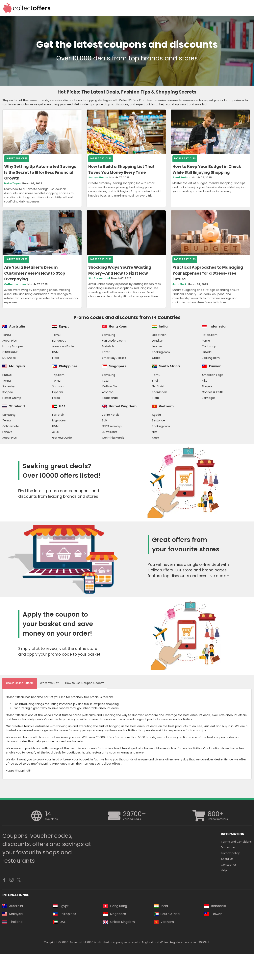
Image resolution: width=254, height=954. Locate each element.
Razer (106, 352)
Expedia (57, 392)
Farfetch (108, 346)
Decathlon (159, 335)
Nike (204, 381)
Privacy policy (230, 853)
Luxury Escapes (12, 346)
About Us (227, 859)
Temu (6, 335)
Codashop (209, 346)
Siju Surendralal (99, 278)
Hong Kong (118, 326)
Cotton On (109, 386)
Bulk (104, 420)
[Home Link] (26, 8)
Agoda (156, 415)
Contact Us (229, 865)
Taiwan (215, 366)
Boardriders (159, 392)
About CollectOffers (20, 683)
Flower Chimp (11, 398)
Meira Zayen (12, 183)
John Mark (179, 284)
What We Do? (49, 683)
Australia (17, 326)
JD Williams (109, 432)
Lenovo (157, 346)
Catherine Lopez (15, 284)
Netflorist (158, 386)
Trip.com (58, 375)
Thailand (17, 406)
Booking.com (161, 352)
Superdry (8, 386)
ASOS (56, 432)
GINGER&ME (10, 352)
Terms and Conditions (236, 842)
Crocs (156, 358)
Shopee (7, 392)
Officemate (10, 426)
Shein (156, 381)
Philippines (68, 366)
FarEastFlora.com (114, 341)
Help (224, 870)
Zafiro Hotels (110, 415)
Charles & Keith (212, 392)
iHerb (55, 358)
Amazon (108, 392)
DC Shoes (9, 358)
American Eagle (63, 346)
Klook (155, 438)
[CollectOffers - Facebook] (4, 881)
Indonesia (217, 326)
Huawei (7, 375)
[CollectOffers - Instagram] (11, 881)
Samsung (108, 335)
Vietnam (166, 406)
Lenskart (158, 341)
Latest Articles (16, 158)
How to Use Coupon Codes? (84, 683)
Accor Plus (9, 341)
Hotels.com (209, 335)
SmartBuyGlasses (114, 358)
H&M (55, 352)
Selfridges (208, 398)
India (163, 326)
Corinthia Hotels (113, 438)
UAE (62, 406)
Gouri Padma (181, 177)
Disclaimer (228, 847)
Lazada (207, 352)
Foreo (56, 398)
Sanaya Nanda (98, 177)
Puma (206, 341)
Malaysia (17, 366)
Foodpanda (110, 398)
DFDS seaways (112, 426)
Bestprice (158, 420)
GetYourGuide (62, 438)
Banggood (59, 341)
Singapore (117, 366)
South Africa (169, 366)
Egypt (64, 326)
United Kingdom (123, 406)
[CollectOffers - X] (19, 881)
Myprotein (59, 420)
